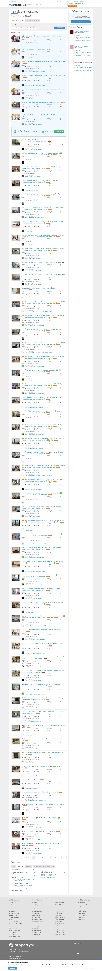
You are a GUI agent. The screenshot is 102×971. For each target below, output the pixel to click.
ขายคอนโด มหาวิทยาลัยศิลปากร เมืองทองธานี (23, 879)
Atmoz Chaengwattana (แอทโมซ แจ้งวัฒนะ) (33, 707)
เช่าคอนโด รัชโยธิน (59, 905)
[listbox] (90, 1)
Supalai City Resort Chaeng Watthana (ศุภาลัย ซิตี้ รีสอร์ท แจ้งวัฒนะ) (38, 311)
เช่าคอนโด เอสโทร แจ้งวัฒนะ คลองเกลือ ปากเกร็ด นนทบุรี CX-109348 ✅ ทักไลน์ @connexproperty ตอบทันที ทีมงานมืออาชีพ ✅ (41, 589)
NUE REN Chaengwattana (81, 46)
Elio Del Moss (12, 932)
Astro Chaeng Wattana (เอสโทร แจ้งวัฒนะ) (33, 111)
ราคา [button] (22, 28)
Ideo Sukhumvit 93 (14, 926)
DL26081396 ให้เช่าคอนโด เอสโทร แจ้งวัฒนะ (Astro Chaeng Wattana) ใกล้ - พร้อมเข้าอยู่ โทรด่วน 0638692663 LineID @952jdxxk (43, 671)
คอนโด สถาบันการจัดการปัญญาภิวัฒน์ (21, 883)
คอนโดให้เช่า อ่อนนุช (37, 915)
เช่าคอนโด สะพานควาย (37, 922)
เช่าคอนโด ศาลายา (82, 915)
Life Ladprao (12, 909)
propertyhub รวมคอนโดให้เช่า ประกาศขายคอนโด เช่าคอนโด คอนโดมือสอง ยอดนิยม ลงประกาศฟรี (18, 5)
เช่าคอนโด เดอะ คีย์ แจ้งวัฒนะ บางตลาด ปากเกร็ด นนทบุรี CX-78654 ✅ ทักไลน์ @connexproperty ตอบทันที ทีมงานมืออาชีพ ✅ (41, 195)
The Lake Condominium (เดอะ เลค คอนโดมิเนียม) (34, 217)
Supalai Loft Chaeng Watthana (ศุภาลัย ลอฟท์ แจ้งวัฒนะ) (36, 407)
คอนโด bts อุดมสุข (59, 928)
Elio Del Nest (12, 934)
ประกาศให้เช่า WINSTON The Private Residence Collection (86, 67)
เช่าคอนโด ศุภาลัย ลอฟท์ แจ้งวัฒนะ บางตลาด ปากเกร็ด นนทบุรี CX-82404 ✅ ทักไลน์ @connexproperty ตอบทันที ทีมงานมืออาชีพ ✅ (42, 453)
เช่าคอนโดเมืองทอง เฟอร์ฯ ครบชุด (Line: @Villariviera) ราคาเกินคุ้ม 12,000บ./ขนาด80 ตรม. (43, 90)
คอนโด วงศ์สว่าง (59, 915)
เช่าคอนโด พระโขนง (59, 902)
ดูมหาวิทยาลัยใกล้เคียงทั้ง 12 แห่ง (29, 870)
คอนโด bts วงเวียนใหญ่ (60, 934)
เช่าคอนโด (34, 903)
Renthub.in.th (12, 1)
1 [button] (33, 857)
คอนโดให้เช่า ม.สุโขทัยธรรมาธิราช (48, 874)
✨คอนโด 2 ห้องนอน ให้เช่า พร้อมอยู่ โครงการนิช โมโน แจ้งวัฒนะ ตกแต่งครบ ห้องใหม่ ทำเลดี (43, 62)
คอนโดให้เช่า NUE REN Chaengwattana (82, 52)
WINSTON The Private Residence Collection (85, 61)
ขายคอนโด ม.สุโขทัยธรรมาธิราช (47, 878)
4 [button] (42, 857)
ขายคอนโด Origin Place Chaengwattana (83, 40)
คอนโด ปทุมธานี (82, 919)
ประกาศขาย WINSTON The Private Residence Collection (86, 70)
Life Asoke (11, 905)
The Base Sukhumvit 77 (15, 917)
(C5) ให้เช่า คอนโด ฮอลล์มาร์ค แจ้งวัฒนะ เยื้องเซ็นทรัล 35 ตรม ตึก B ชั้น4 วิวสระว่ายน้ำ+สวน (41, 630)
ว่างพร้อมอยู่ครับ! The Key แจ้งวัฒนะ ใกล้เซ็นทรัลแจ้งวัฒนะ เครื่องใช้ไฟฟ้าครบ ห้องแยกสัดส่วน (42, 115)
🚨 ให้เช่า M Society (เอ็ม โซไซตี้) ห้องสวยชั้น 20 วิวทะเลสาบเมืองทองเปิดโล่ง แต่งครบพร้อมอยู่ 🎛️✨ (43, 726)
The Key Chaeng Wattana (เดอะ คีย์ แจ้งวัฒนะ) (34, 124)
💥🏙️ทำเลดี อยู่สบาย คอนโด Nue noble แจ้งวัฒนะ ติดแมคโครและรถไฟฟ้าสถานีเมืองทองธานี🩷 (43, 37)
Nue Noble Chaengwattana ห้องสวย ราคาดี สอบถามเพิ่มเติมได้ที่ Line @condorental (39, 289)
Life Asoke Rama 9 (13, 907)
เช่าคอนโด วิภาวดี (36, 934)
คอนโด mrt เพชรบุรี (60, 932)
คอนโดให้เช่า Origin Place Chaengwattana (83, 37)
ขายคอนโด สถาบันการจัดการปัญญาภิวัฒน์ (22, 889)
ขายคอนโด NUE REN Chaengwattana (82, 55)
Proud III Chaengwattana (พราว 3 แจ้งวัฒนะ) (34, 666)
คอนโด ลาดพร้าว (36, 909)
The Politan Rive (13, 903)
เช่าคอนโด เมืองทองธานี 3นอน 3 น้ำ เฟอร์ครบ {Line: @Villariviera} (38, 50)
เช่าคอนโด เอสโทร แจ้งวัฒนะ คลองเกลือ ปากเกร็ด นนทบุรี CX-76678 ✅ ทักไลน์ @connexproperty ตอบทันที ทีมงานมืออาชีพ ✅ (41, 412)
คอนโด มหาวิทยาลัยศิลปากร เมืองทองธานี (21, 873)
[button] (52, 857)
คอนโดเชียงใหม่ (81, 903)
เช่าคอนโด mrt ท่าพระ (60, 907)
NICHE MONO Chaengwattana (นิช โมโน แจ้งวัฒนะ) (35, 71)
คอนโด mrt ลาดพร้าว (60, 930)
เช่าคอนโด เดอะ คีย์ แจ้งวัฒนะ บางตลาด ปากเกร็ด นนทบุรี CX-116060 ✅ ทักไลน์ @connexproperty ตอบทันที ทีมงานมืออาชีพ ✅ (41, 330)
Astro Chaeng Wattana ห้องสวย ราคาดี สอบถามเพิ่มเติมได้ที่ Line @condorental (41, 262)
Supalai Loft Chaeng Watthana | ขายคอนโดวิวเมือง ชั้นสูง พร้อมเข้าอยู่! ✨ (40, 792)
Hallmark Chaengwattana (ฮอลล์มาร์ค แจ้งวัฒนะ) (35, 639)
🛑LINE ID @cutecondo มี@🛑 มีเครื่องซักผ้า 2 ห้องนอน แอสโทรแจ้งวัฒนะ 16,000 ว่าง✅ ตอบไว (42, 844)
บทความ (59, 1)
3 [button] (39, 857)
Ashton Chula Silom (14, 913)
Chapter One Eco (13, 928)
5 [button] (45, 857)
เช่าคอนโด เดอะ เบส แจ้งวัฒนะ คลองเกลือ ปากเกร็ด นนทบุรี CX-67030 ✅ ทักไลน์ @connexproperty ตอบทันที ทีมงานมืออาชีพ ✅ (41, 548)
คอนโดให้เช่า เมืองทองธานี (18, 20)
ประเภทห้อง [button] (14, 28)
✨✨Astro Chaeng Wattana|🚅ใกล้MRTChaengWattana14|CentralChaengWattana (34, 140)
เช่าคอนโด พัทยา (82, 909)
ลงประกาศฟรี (72, 6)
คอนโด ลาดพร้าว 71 (60, 917)
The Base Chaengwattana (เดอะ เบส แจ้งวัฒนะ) (34, 325)
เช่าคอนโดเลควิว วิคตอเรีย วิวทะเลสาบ (30, 780)
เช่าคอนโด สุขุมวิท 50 (60, 911)
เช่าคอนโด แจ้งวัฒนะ (37, 919)
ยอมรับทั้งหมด (12, 968)
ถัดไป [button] (64, 857)
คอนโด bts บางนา (59, 924)
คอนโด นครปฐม (82, 917)
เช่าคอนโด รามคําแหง (37, 911)
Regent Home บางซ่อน (14, 936)
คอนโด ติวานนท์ (59, 913)
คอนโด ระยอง (81, 913)
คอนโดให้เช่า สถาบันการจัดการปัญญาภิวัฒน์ (23, 885)
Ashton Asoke (12, 911)
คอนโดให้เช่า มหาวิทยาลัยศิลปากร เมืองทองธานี (23, 876)
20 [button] (59, 857)
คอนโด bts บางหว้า (59, 926)
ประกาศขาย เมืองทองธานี (32, 20)
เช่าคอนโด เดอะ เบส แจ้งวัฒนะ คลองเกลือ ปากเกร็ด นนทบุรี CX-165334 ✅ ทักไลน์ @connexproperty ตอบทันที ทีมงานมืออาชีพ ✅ (41, 371)
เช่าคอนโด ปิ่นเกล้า (36, 928)
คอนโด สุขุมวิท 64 (59, 919)
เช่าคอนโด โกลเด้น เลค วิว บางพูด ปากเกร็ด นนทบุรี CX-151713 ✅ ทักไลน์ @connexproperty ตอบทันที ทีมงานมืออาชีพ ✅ (40, 181)
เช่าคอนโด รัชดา (36, 917)
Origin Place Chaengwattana (81, 31)
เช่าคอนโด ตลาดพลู (36, 932)
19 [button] (55, 857)
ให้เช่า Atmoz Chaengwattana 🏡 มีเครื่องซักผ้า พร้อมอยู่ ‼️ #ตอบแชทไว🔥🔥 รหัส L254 (42, 767)
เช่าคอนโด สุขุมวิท (36, 913)
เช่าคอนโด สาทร (36, 924)
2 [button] (36, 857)
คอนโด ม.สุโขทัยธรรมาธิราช (47, 872)
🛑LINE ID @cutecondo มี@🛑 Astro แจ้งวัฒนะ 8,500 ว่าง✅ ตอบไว (39, 831)
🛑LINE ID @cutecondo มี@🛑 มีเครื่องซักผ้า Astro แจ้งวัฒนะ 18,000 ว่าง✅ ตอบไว (42, 818)
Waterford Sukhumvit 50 (15, 924)
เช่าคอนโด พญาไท (36, 926)
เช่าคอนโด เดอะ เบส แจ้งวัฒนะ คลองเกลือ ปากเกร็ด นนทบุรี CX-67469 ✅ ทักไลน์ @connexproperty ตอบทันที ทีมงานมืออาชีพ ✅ (41, 576)
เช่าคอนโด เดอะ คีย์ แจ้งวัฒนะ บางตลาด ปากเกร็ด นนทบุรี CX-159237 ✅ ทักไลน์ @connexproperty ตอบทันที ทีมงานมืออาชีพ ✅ (41, 507)
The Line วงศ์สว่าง (13, 922)
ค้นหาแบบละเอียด (31, 28)
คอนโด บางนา (58, 921)
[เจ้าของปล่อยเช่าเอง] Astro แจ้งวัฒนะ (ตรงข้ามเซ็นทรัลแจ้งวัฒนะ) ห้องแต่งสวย (41, 103)
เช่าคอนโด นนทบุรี (82, 905)
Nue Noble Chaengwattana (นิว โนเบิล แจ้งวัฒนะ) (34, 46)
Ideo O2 (11, 919)
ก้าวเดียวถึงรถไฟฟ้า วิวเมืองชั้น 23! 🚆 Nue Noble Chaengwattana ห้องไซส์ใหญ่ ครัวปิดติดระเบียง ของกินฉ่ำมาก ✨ (43, 712)
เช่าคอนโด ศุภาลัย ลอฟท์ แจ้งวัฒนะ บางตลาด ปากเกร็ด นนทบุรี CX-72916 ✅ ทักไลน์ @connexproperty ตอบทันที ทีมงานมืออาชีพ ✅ (42, 398)
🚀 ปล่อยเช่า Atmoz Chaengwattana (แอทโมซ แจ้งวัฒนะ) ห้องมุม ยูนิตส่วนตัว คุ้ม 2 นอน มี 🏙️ (43, 739)
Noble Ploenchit (13, 915)
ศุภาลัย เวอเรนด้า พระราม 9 (15, 930)
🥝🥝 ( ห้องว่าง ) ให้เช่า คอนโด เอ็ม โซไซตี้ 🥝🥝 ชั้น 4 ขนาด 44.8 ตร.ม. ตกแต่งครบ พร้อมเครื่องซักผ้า (43, 753)
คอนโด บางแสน (82, 911)
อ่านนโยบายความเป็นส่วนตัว (88, 968)
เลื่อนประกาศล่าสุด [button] (60, 28)
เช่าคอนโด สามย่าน (59, 909)
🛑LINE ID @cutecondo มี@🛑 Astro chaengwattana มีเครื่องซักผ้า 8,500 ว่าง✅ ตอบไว (43, 805)
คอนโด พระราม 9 (36, 907)
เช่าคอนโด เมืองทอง (37, 930)
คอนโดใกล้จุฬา (35, 905)
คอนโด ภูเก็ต (81, 907)
